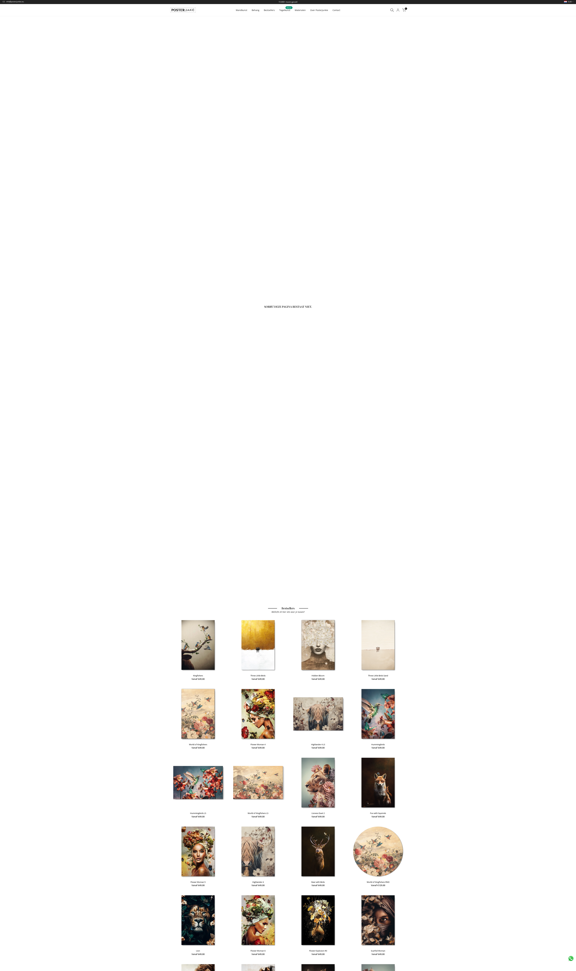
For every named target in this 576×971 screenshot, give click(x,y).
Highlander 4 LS (318, 744)
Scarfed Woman (378, 950)
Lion (198, 950)
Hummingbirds (378, 744)
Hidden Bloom (318, 675)
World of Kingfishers (198, 744)
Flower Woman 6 (258, 950)
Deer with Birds (318, 882)
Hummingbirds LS (198, 813)
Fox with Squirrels (378, 813)
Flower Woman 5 (198, 882)
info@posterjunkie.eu (15, 1)
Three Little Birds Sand (378, 675)
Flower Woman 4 (258, 744)
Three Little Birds (258, 675)
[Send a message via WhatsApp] (570, 958)
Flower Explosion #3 (318, 950)
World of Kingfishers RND (378, 882)
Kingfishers (198, 675)
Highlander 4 (258, 882)
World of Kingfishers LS (258, 813)
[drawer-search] (392, 10)
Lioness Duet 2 (318, 813)
